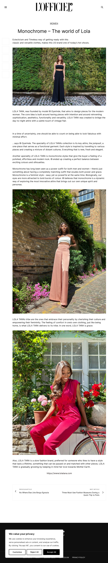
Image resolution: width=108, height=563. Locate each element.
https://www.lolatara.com (59, 473)
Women (54, 23)
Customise (17, 552)
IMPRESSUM (64, 557)
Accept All (51, 552)
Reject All (34, 552)
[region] (34, 544)
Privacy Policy (78, 557)
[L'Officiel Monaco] (54, 7)
